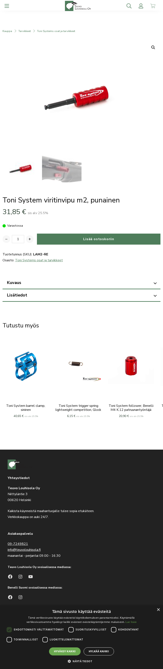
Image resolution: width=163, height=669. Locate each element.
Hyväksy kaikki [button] (65, 651)
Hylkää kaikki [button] (99, 651)
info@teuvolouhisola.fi (24, 549)
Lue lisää (130, 622)
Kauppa (7, 31)
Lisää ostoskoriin (98, 239)
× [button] (158, 609)
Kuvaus (14, 282)
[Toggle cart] (153, 6)
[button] (81, 661)
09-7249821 (18, 544)
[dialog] (81, 637)
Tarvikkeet (24, 31)
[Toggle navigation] (7, 6)
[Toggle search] (129, 6)
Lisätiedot (17, 295)
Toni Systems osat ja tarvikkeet (56, 31)
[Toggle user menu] (141, 6)
